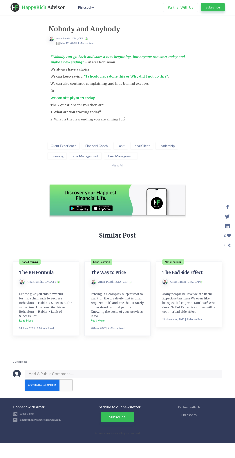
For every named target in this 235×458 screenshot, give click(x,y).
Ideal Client (141, 146)
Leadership (167, 146)
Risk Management (85, 156)
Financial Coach (96, 146)
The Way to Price (108, 272)
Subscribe (213, 7)
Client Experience (63, 146)
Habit (121, 146)
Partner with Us (189, 407)
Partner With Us (180, 7)
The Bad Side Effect (182, 272)
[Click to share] (227, 206)
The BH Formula (36, 272)
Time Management (121, 156)
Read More (26, 320)
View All (117, 165)
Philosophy (86, 7)
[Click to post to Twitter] (227, 216)
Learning (57, 156)
